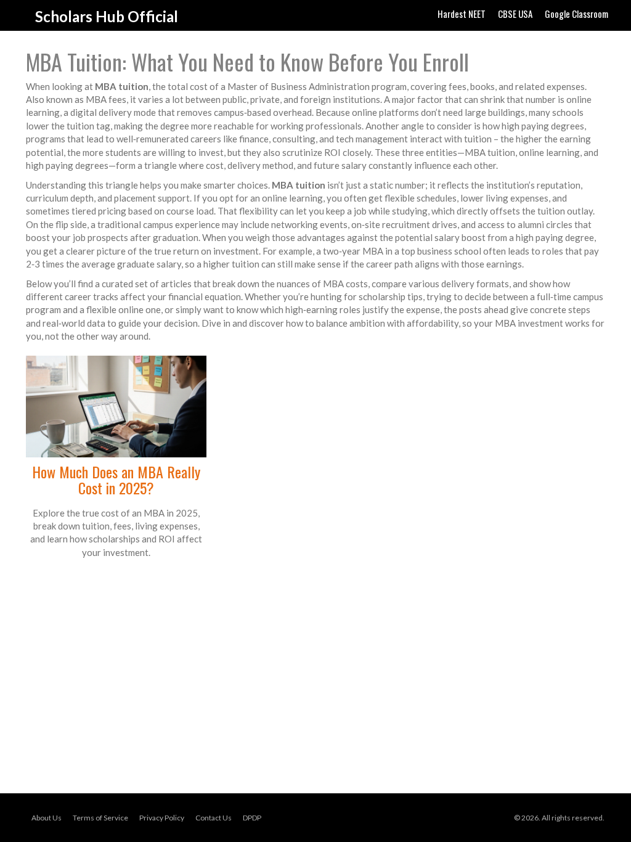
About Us (46, 817)
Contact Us (213, 817)
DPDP (252, 817)
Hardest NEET (462, 13)
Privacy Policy (161, 817)
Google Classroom (576, 13)
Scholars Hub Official (106, 16)
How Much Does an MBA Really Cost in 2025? (116, 480)
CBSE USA (515, 13)
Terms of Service (100, 817)
